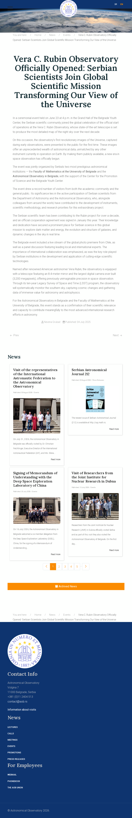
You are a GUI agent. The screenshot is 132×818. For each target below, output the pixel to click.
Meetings (13, 740)
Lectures (13, 727)
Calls (11, 733)
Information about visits (22, 709)
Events (11, 746)
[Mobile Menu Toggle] (10, 8)
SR (115, 4)
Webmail (12, 775)
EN (121, 4)
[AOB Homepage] (25, 651)
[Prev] (46, 566)
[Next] (85, 566)
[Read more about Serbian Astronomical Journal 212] (95, 399)
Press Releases (16, 759)
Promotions (14, 752)
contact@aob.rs (17, 701)
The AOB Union (15, 787)
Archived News (67, 586)
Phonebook (14, 781)
